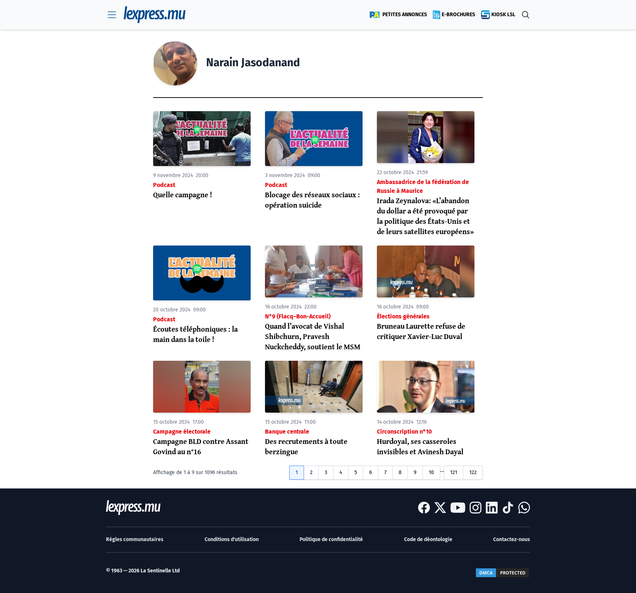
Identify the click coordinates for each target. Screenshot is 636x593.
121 (453, 472)
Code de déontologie (428, 539)
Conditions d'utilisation (232, 539)
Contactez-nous (511, 539)
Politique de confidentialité (331, 539)
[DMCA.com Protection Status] (502, 572)
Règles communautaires (134, 539)
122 (473, 472)
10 (431, 472)
